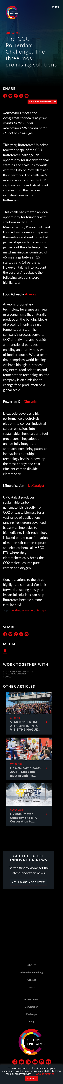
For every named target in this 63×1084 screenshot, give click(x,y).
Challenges (31, 1014)
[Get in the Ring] (16, 12)
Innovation (28, 610)
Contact (31, 979)
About (31, 965)
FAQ (31, 1021)
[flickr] (48, 1062)
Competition (31, 1006)
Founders (14, 610)
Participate (31, 999)
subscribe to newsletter (42, 101)
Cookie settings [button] (45, 1073)
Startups (41, 610)
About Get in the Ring (31, 972)
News (31, 987)
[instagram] (41, 1062)
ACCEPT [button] (31, 1078)
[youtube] (35, 1062)
